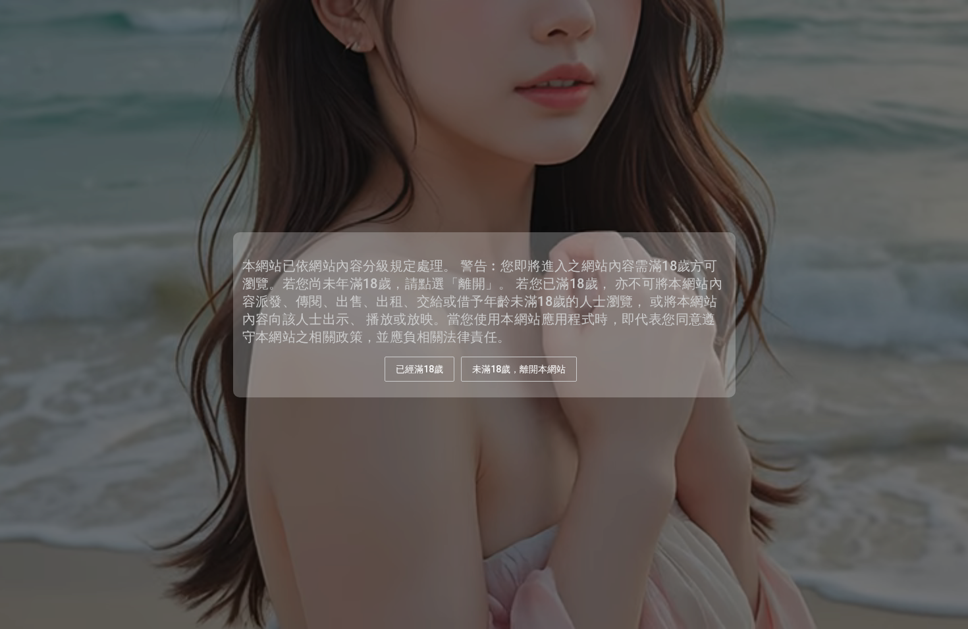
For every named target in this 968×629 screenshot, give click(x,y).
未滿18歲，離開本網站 (519, 369)
